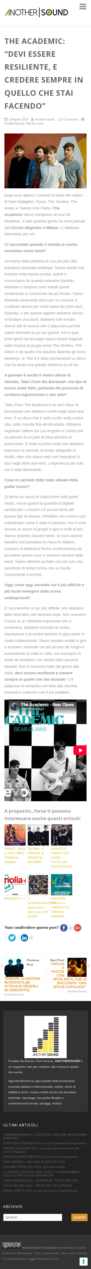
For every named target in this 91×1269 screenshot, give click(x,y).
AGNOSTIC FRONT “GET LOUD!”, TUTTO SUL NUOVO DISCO (61, 857)
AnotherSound (14, 123)
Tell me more (35, 123)
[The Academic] (45, 160)
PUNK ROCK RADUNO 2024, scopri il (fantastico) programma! (45, 1143)
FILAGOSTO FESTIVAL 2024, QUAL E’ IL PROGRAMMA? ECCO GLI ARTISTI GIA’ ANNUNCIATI (41, 1173)
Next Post (68, 973)
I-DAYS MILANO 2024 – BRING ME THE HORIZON (37, 1185)
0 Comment (70, 119)
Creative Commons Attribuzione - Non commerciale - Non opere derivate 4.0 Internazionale (44, 1253)
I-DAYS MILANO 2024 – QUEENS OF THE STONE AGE (40, 1180)
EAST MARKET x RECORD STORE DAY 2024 (34, 1161)
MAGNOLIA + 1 (14, 898)
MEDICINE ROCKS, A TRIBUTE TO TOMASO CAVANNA (60, 907)
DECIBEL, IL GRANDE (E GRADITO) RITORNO (36, 855)
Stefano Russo (48, 1259)
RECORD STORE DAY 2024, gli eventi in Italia (34, 1167)
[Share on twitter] (13, 937)
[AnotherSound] (45, 24)
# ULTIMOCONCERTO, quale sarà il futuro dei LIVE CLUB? (38, 907)
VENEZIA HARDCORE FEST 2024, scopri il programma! (40, 1156)
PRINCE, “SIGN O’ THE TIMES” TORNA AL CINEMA (14, 855)
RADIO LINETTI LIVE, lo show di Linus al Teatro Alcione (40, 1190)
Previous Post (22, 975)
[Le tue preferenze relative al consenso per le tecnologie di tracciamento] (84, 1262)
